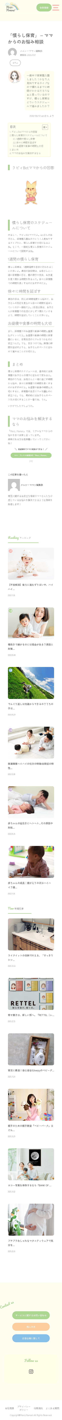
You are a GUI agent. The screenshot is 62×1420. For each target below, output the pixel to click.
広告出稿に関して (31, 1338)
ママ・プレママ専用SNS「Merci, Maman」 (31, 455)
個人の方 (31, 1326)
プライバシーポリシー (24, 1408)
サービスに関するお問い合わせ (31, 1315)
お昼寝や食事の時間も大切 (30, 146)
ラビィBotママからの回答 (24, 131)
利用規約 (38, 1408)
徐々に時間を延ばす (26, 142)
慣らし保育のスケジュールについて (29, 135)
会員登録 (44, 7)
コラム (15, 62)
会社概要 (9, 1408)
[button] (43, 127)
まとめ (15, 149)
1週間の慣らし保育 (25, 138)
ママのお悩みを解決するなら (26, 153)
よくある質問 (52, 1408)
